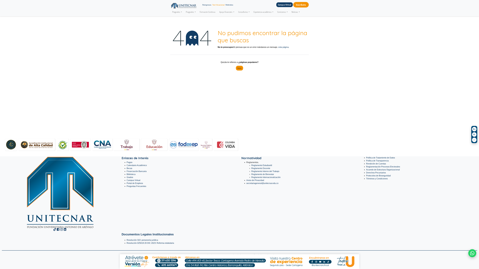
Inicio (239, 68)
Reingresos (206, 5)
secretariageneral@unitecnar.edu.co (262, 183)
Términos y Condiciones (377, 179)
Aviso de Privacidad (255, 180)
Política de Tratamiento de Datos (380, 158)
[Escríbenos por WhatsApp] (472, 253)
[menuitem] (207, 11)
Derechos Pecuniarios (376, 173)
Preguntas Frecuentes (136, 186)
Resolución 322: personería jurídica (143, 240)
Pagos (129, 162)
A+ (474, 129)
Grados (130, 177)
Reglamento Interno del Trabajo (265, 171)
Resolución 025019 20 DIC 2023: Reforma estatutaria (151, 243)
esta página (283, 47)
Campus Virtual (133, 180)
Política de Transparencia (377, 161)
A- (474, 134)
